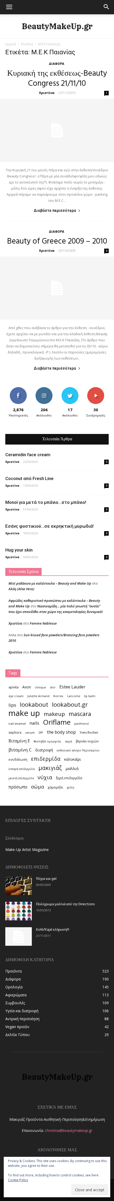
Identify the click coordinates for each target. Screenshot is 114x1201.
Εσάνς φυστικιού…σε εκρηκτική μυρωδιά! (49, 526)
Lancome (73, 696)
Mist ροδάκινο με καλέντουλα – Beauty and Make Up (49, 583)
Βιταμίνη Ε (19, 741)
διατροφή (44, 749)
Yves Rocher (89, 732)
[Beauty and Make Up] (57, 26)
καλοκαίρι (72, 759)
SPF (40, 732)
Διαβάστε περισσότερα (55, 210)
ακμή (68, 741)
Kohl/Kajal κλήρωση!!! (52, 930)
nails (34, 723)
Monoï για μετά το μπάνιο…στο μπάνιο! (45, 502)
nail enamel (17, 723)
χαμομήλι (55, 787)
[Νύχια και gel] (18, 885)
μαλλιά (71, 768)
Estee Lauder (72, 687)
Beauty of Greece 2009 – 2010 (57, 241)
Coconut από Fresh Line (29, 478)
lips (12, 705)
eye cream (16, 696)
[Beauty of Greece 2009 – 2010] (57, 288)
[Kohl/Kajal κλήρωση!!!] (18, 936)
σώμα (37, 786)
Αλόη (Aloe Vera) (21, 588)
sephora (14, 732)
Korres (58, 696)
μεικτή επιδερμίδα (21, 778)
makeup (54, 714)
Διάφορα (56, 64)
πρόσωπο (17, 787)
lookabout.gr (70, 704)
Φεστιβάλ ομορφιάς (47, 741)
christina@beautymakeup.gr (68, 1130)
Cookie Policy (18, 1180)
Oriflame (57, 722)
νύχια (45, 777)
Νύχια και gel (46, 879)
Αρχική (10, 44)
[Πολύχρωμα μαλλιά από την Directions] (18, 911)
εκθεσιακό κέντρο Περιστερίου (78, 750)
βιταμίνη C (20, 749)
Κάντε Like (18, 389)
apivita (13, 687)
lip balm (89, 696)
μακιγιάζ (50, 767)
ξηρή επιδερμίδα (69, 778)
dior (53, 687)
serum (30, 732)
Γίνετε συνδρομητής (95, 391)
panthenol (81, 723)
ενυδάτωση (17, 759)
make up (24, 713)
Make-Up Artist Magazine (27, 849)
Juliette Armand (38, 696)
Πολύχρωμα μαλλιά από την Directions (65, 904)
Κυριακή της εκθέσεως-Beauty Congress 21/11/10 (57, 78)
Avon (26, 686)
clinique (40, 687)
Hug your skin (19, 550)
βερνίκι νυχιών (87, 741)
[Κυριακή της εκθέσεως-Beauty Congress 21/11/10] (57, 130)
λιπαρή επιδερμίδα (21, 769)
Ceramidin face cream (27, 454)
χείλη (70, 787)
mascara (80, 713)
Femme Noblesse (43, 623)
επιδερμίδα (45, 758)
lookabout (34, 704)
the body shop (61, 732)
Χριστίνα (47, 93)
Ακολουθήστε (44, 389)
